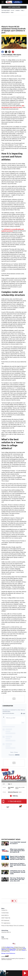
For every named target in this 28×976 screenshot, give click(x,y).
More (12, 12)
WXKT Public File (5, 918)
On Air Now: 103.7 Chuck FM (14, 779)
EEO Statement (5, 920)
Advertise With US (5, 12)
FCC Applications (5, 923)
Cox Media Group (9, 947)
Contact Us (4, 910)
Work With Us (5, 915)
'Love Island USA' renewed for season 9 (18, 842)
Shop (22, 10)
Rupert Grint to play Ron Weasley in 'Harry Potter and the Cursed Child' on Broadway (17, 858)
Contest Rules (5, 912)
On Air (12, 10)
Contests (18, 10)
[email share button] (9, 52)
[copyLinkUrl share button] (13, 52)
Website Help (4, 938)
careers (23, 950)
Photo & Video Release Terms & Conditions (12, 925)
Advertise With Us (6, 932)
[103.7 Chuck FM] (14, 2)
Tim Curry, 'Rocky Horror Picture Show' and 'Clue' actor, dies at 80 (17, 879)
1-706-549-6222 (14, 801)
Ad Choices (12, 950)
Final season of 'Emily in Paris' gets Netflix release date (18, 865)
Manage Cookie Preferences (8, 953)
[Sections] (2, 2)
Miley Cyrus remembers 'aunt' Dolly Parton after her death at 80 (17, 850)
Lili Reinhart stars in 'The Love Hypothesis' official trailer (17, 872)
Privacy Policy (12, 949)
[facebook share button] (2, 52)
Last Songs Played (5, 10)
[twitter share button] (6, 52)
